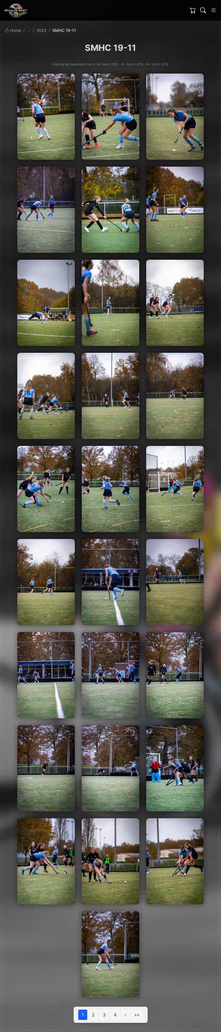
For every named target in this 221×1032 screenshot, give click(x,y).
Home (15, 30)
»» (137, 1015)
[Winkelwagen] (193, 10)
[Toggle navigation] (213, 10)
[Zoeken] (203, 10)
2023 (41, 30)
